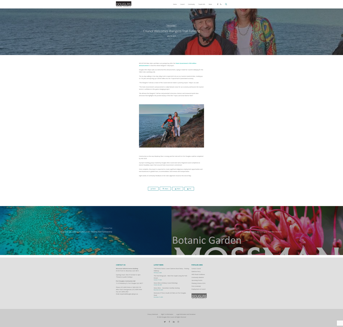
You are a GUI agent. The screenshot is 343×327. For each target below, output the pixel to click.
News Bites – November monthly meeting (167, 288)
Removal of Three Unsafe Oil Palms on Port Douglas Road (170, 294)
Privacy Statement (152, 314)
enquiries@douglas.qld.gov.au (129, 294)
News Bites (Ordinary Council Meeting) (165, 283)
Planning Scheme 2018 (198, 283)
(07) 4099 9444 (125, 287)
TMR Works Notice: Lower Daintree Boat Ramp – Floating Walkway (171, 270)
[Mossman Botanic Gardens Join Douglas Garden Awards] (257, 230)
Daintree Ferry (196, 271)
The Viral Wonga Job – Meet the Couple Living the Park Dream (170, 277)
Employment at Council (198, 289)
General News (171, 25)
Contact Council (196, 268)
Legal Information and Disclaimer (186, 314)
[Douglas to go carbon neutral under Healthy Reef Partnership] (86, 230)
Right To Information (167, 314)
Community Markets (198, 277)
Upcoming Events (197, 280)
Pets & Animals (196, 286)
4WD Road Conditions (198, 274)
